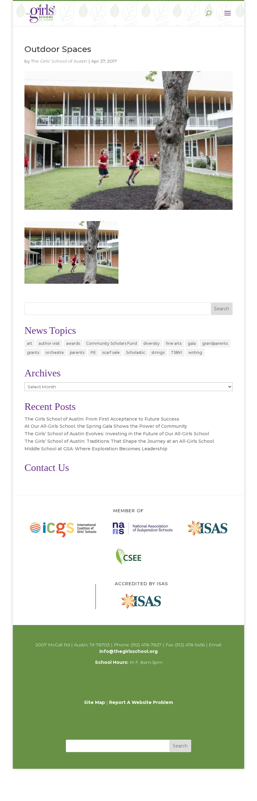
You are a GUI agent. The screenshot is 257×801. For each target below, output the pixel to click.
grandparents (215, 343)
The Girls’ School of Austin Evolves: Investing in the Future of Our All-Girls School (116, 434)
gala (192, 343)
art (29, 343)
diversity (151, 343)
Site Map (94, 702)
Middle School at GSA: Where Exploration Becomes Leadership (95, 449)
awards (73, 343)
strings (158, 352)
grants (33, 352)
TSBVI (176, 352)
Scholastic (135, 352)
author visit (49, 343)
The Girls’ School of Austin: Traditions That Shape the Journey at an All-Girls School (119, 441)
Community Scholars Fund (111, 343)
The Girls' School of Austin (59, 61)
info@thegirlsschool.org (128, 651)
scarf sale (111, 352)
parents (77, 352)
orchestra (54, 352)
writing (195, 352)
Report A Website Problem (141, 702)
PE (93, 352)
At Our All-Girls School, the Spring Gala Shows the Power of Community (105, 426)
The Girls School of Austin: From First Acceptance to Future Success (101, 419)
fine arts (173, 343)
